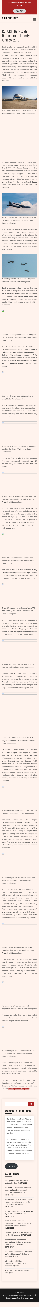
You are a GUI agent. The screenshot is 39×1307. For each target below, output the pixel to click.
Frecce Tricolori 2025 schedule (17, 1270)
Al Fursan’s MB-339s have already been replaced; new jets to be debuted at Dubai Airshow (18, 1190)
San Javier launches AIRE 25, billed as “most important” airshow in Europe (18, 1254)
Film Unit (11, 1166)
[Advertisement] (19, 137)
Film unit (19, 11)
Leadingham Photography (19, 1089)
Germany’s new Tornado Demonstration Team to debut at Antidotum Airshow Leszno (18, 1223)
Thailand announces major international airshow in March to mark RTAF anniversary (18, 1242)
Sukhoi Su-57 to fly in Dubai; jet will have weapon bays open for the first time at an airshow (18, 1202)
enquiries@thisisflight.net (21, 2)
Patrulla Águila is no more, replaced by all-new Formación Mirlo (19, 1212)
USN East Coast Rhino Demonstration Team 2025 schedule (15, 1263)
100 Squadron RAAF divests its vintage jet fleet (16, 1182)
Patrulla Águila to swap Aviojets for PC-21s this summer (18, 1234)
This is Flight (10, 18)
